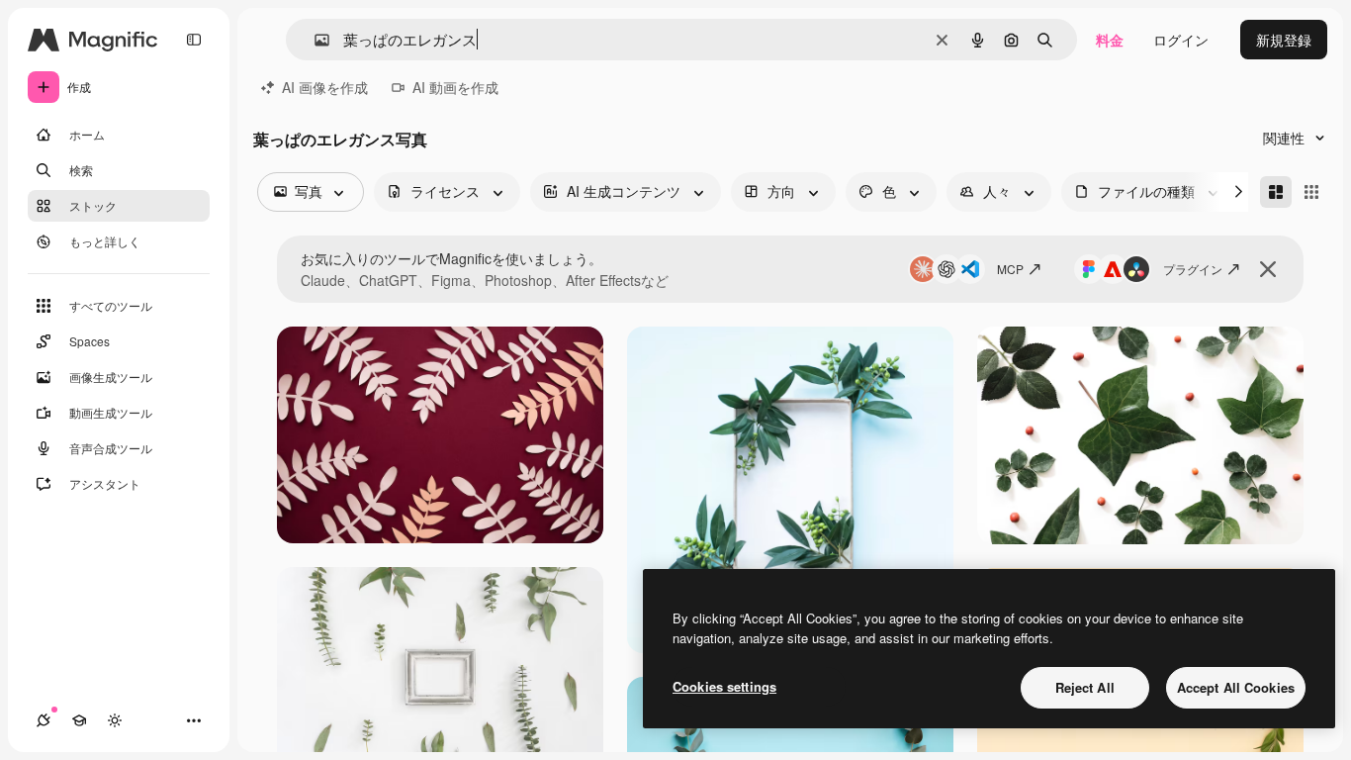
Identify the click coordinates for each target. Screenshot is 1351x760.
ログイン (1181, 39)
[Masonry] (1276, 192)
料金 (1110, 39)
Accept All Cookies (1236, 687)
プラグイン (1192, 268)
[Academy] (79, 720)
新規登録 (1283, 39)
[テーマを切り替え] (115, 720)
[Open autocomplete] (314, 40)
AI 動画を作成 (455, 87)
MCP (1010, 268)
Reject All (1085, 687)
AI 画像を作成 (325, 87)
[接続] (43, 720)
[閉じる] (1268, 269)
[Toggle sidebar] (194, 39)
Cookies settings (724, 686)
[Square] (1311, 192)
